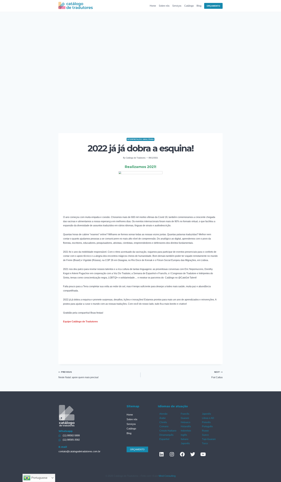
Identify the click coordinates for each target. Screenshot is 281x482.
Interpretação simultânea (140, 139)
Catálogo (189, 6)
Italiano (184, 439)
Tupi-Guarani (209, 439)
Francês (185, 414)
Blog (199, 6)
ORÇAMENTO (213, 6)
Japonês (185, 443)
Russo (205, 430)
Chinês (163, 422)
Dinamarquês (166, 435)
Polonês (206, 422)
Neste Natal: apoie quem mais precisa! (78, 375)
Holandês (186, 426)
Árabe (162, 418)
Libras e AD (208, 418)
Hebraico (185, 422)
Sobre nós (164, 6)
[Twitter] (192, 454)
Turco (205, 443)
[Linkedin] (161, 454)
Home (153, 6)
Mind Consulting (167, 476)
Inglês (184, 435)
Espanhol (164, 439)
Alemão (163, 414)
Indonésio (186, 430)
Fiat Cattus (217, 375)
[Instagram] (172, 454)
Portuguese (38, 478)
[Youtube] (203, 454)
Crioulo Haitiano (167, 430)
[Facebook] (182, 454)
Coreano (163, 426)
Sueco (205, 435)
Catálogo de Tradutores (136, 158)
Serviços (176, 6)
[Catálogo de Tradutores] (75, 6)
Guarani (185, 418)
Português (207, 426)
